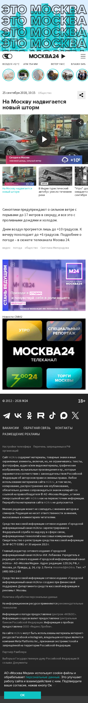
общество (31, 247)
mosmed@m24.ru (64, 567)
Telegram (6, 415)
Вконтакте (18, 415)
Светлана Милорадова (55, 247)
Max (64, 415)
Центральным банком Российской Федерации (39, 620)
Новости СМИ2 (12, 317)
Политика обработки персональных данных (29, 597)
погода (17, 247)
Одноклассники (29, 415)
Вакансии (10, 428)
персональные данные (43, 677)
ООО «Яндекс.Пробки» (37, 627)
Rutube (41, 415)
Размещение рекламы (21, 434)
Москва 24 (44, 56)
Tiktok (52, 415)
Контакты (64, 428)
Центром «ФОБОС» (64, 614)
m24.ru (13, 457)
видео (6, 247)
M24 (25, 401)
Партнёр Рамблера (14, 652)
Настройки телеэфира (16, 447)
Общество (45, 93)
